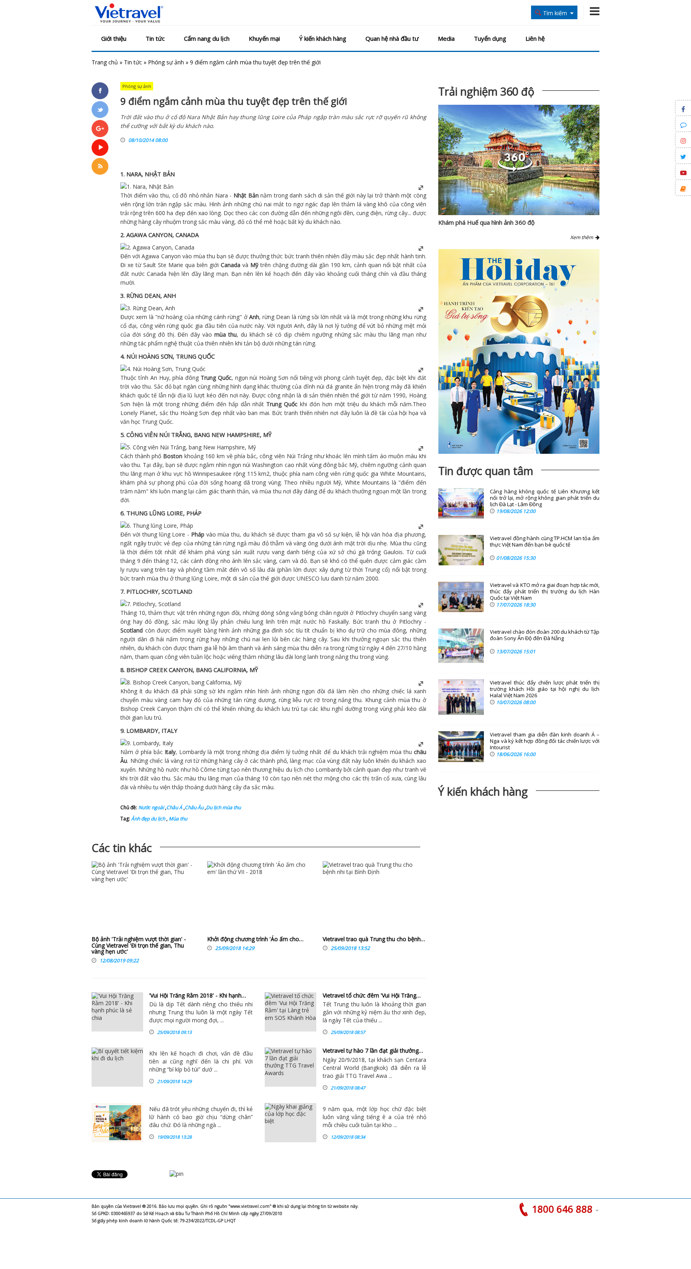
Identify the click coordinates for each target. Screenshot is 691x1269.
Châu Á (174, 807)
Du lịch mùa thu (223, 807)
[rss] (100, 166)
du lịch (294, 769)
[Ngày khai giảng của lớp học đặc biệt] (290, 1122)
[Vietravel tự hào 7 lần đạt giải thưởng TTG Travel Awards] (290, 1067)
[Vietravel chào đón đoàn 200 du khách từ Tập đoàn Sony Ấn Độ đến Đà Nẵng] (461, 646)
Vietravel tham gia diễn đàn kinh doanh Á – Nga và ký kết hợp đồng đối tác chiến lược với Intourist (544, 741)
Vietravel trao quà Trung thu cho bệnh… (374, 939)
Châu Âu (194, 807)
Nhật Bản (246, 195)
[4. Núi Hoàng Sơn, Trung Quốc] (163, 369)
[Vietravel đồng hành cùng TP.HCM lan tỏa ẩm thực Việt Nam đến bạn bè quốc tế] (461, 550)
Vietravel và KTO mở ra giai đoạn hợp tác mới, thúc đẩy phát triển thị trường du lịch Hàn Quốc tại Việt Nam (544, 591)
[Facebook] (100, 90)
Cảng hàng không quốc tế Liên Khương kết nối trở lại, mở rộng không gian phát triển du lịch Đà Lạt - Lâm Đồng (544, 498)
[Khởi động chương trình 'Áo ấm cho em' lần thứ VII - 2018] (259, 898)
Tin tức (155, 38)
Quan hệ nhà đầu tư (392, 38)
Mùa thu (177, 818)
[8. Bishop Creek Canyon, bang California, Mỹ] (181, 682)
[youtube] (100, 147)
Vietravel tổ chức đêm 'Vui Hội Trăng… (372, 995)
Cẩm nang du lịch (207, 38)
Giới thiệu (113, 38)
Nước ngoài (151, 807)
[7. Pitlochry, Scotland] (150, 604)
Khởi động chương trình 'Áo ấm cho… (255, 939)
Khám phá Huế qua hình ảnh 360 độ (486, 222)
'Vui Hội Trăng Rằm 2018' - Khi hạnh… (197, 995)
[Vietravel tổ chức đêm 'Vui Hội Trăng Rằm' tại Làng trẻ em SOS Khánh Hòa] (290, 1012)
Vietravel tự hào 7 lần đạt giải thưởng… (373, 1050)
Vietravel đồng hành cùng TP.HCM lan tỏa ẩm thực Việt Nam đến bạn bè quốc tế (544, 541)
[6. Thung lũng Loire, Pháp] (156, 525)
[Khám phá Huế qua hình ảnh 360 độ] (515, 169)
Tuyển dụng (490, 38)
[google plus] (100, 128)
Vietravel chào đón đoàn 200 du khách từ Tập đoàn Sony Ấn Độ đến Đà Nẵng (544, 635)
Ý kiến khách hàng (322, 38)
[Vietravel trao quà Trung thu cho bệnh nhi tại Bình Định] (374, 898)
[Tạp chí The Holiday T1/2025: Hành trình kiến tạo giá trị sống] (518, 351)
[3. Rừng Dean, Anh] (147, 308)
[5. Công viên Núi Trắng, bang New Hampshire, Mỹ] (188, 447)
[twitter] (100, 109)
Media (446, 38)
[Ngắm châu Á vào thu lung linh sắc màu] (117, 1122)
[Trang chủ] (129, 13)
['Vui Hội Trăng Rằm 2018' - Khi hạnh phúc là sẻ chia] (117, 1012)
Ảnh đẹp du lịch (148, 818)
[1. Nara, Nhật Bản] (147, 186)
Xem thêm (582, 237)
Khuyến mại (264, 38)
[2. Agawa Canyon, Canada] (157, 247)
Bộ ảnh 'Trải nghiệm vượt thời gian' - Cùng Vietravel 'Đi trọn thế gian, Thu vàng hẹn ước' (139, 945)
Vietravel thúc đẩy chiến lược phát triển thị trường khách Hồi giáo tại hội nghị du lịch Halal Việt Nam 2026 (544, 689)
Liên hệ (535, 38)
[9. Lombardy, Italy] (146, 743)
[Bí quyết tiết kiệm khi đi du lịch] (117, 1067)
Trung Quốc (216, 377)
